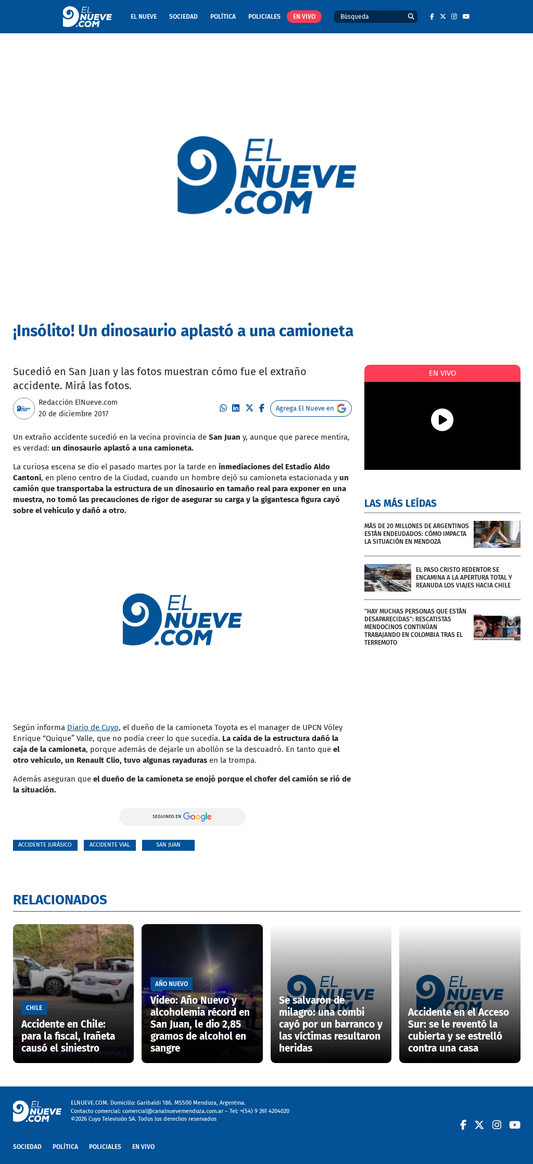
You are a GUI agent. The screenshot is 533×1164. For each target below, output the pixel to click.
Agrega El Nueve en (305, 408)
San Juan (168, 844)
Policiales (264, 16)
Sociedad (183, 16)
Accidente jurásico (45, 844)
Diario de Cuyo (93, 727)
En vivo (304, 16)
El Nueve (144, 16)
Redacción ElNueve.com (78, 402)
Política (223, 16)
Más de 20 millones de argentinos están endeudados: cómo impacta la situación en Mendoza (416, 533)
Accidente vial (110, 844)
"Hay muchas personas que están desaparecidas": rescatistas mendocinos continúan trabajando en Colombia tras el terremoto (415, 627)
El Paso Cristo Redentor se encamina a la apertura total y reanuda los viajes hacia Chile (464, 577)
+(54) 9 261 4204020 (264, 1111)
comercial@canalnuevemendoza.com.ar (172, 1111)
